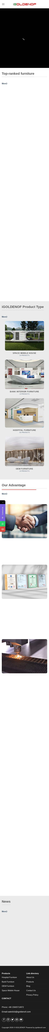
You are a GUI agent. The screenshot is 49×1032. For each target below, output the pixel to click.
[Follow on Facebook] (4, 1020)
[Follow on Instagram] (8, 1020)
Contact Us (31, 990)
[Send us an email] (17, 1020)
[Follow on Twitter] (13, 1020)
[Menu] (3, 4)
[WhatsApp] (2, 523)
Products (30, 982)
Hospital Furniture (9, 977)
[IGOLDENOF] (24, 4)
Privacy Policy (32, 995)
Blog (28, 986)
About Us (30, 977)
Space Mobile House (11, 990)
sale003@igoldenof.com (19, 1012)
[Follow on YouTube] (21, 1020)
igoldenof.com (40, 1027)
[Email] (2, 529)
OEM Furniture (8, 986)
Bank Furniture (8, 982)
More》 (5, 84)
